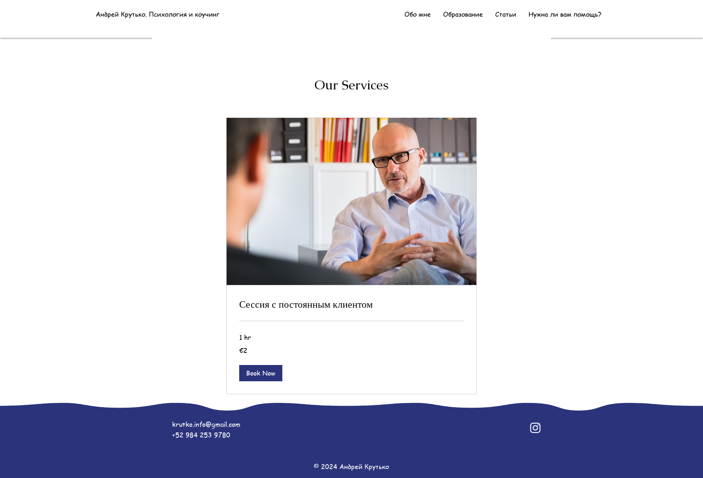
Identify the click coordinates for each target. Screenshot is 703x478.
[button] (260, 373)
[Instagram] (535, 428)
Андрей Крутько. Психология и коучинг (158, 14)
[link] (351, 304)
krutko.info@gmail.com (206, 424)
